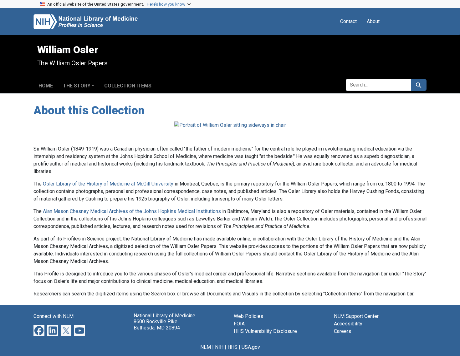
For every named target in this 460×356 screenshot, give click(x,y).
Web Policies (248, 316)
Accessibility (348, 324)
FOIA (239, 324)
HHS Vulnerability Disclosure (265, 331)
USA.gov (251, 347)
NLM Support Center (356, 316)
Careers (342, 331)
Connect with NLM (53, 316)
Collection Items (127, 86)
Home (45, 86)
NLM (205, 347)
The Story (76, 86)
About (373, 21)
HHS (232, 347)
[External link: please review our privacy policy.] (38, 330)
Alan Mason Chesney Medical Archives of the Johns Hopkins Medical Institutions (132, 211)
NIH (219, 347)
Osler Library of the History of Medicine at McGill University (108, 184)
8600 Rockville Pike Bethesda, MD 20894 (157, 324)
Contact (348, 21)
